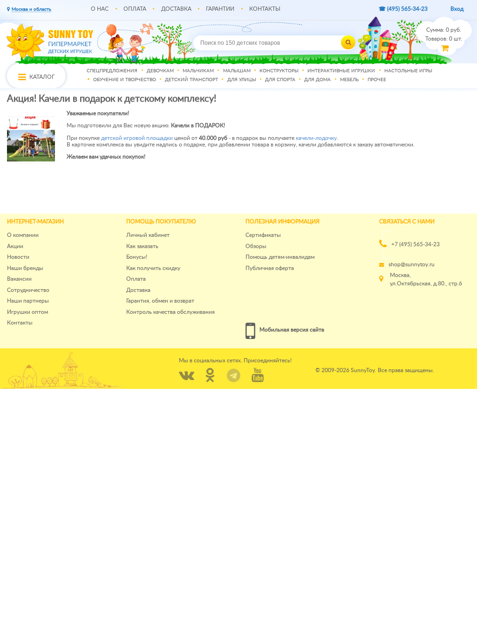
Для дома (317, 80)
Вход (456, 9)
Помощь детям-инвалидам (279, 257)
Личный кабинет (148, 235)
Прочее (377, 80)
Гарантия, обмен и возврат (160, 301)
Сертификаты (263, 235)
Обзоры (255, 246)
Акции (15, 246)
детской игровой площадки (137, 138)
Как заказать (142, 246)
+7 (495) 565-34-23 (415, 244)
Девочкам (160, 71)
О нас (100, 9)
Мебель (349, 80)
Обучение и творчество (124, 80)
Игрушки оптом (27, 312)
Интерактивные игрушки (341, 71)
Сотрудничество (28, 290)
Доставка (176, 9)
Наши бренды (25, 268)
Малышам (237, 71)
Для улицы (241, 80)
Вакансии (19, 279)
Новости (18, 257)
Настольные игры (408, 71)
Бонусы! (136, 257)
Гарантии (220, 9)
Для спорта (280, 80)
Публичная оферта (269, 268)
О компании (23, 235)
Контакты (264, 9)
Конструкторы (279, 71)
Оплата (134, 9)
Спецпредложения (112, 71)
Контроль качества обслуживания (170, 312)
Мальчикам (198, 71)
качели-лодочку (316, 138)
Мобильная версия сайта (291, 329)
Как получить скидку (153, 268)
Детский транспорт (191, 80)
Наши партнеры (28, 301)
